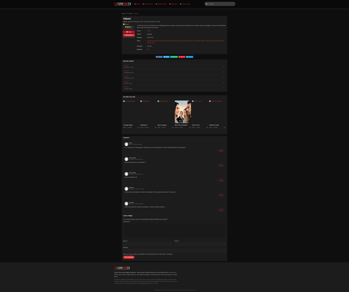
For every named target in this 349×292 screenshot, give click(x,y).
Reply (221, 150)
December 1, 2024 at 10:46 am (136, 189)
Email (176, 241)
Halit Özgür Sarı (187, 41)
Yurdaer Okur (151, 43)
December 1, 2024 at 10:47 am (136, 204)
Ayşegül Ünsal (151, 41)
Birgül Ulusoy (168, 41)
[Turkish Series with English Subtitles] (123, 4)
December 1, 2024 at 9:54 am (136, 159)
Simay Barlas (220, 41)
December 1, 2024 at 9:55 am (136, 174)
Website (125, 247)
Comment (126, 221)
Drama (149, 31)
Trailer (130, 32)
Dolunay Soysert (177, 41)
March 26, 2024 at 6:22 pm (135, 144)
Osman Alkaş (196, 41)
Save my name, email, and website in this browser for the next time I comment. (148, 254)
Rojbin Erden (204, 41)
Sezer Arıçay (212, 41)
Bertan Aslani (160, 41)
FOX (148, 49)
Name (125, 241)
